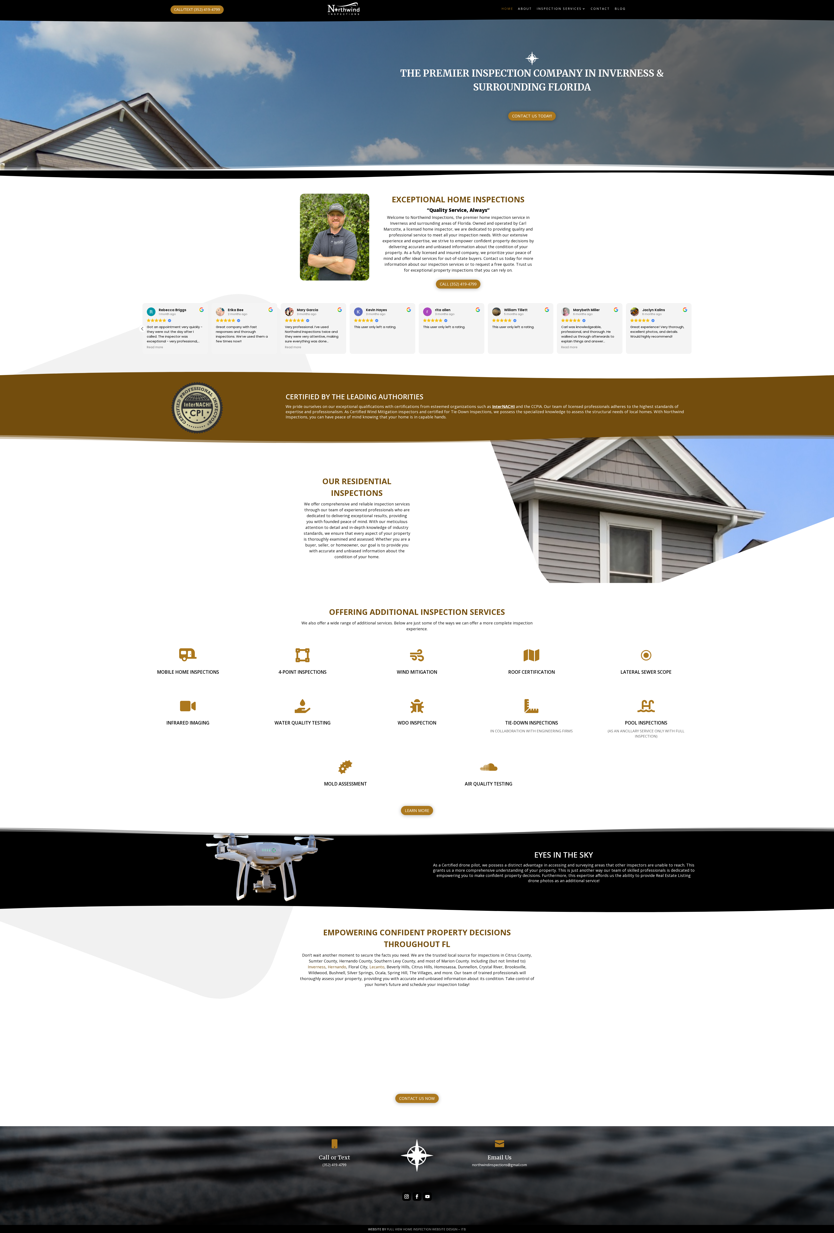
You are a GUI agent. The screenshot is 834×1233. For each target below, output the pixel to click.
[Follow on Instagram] (406, 1196)
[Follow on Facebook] (417, 1196)
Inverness (317, 966)
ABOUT (525, 9)
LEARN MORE (417, 810)
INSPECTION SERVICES (559, 9)
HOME (507, 9)
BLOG (620, 9)
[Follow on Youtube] (427, 1196)
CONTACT (600, 9)
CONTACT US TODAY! (532, 116)
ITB (463, 1229)
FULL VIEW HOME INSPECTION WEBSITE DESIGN (422, 1229)
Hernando (337, 966)
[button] (691, 328)
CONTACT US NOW (417, 1098)
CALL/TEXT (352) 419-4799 (197, 9)
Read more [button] (155, 347)
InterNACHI (503, 406)
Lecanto (376, 966)
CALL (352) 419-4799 (458, 284)
